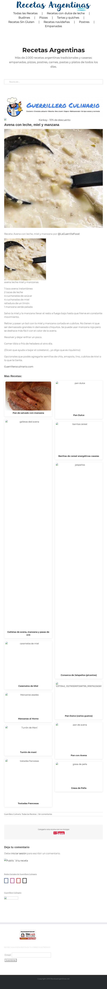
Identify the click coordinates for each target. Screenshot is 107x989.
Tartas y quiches (68, 17)
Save (60, 833)
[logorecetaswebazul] (53, 2)
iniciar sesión (19, 853)
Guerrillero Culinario (12, 814)
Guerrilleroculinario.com (18, 366)
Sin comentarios (45, 814)
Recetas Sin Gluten (21, 22)
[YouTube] (18, 880)
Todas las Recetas (25, 13)
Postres (84, 22)
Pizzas (43, 17)
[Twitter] (25, 880)
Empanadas (53, 26)
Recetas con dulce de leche (66, 13)
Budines (24, 17)
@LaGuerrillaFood (69, 233)
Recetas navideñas (57, 22)
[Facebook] (6, 880)
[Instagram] (12, 880)
